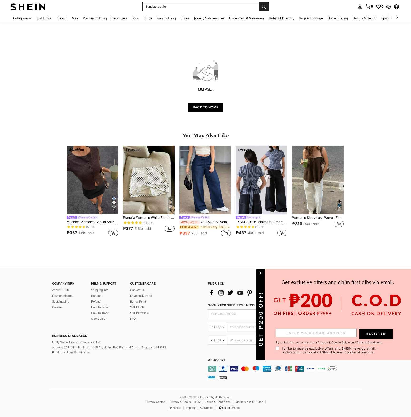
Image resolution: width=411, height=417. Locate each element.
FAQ (133, 318)
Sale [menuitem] (75, 18)
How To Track (100, 313)
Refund (96, 301)
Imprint (190, 408)
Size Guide (98, 318)
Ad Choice (206, 408)
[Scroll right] (397, 18)
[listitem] (92, 192)
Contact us (137, 290)
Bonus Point (138, 301)
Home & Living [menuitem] (338, 18)
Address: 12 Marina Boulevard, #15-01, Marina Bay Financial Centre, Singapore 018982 (109, 347)
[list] (246, 292)
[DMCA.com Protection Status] (223, 377)
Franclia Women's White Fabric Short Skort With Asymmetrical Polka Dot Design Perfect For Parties (149, 218)
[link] (369, 6)
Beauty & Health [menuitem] (365, 18)
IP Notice (175, 408)
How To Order (100, 307)
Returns (96, 296)
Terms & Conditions (217, 402)
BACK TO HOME (206, 107)
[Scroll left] (391, 18)
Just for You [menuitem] (45, 18)
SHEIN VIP (137, 307)
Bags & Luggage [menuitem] (311, 18)
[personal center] (360, 7)
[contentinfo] (286, 369)
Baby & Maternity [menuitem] (281, 18)
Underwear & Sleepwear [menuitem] (246, 18)
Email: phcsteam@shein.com (71, 352)
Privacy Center (155, 402)
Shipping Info (99, 290)
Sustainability (60, 301)
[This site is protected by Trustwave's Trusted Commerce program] (211, 377)
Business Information (69, 336)
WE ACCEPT (216, 360)
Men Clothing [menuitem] (166, 18)
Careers (57, 307)
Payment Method (141, 296)
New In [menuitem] (62, 18)
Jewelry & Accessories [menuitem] (209, 18)
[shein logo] (28, 6)
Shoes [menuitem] (185, 18)
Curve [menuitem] (147, 18)
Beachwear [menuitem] (120, 18)
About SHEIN (60, 290)
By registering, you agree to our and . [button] (329, 342)
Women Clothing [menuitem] (95, 18)
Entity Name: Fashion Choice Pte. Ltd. (76, 342)
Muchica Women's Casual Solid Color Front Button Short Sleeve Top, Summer (92, 222)
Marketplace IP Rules (249, 402)
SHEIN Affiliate (139, 313)
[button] (388, 7)
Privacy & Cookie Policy (185, 402)
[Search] (264, 6)
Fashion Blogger (62, 296)
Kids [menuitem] (136, 18)
